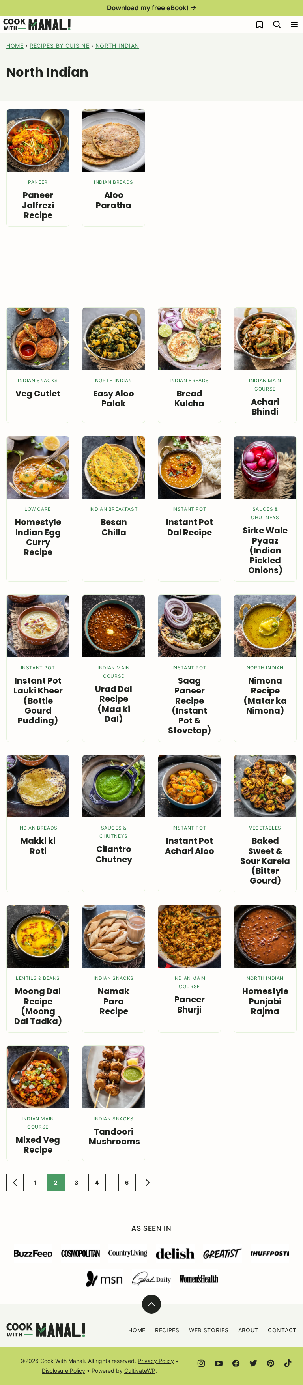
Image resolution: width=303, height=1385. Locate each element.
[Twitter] (253, 1363)
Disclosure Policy (63, 1370)
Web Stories (209, 1330)
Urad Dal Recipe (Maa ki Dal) (113, 704)
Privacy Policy (156, 1360)
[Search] (277, 24)
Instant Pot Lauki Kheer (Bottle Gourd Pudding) (38, 700)
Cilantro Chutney (113, 854)
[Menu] (294, 24)
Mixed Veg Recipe (38, 1144)
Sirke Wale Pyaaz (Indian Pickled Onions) (265, 550)
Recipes (167, 1330)
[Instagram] (201, 1363)
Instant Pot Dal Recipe (189, 527)
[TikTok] (288, 1363)
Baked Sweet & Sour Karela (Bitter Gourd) (265, 860)
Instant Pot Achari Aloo (189, 845)
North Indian (117, 45)
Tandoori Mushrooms (114, 1136)
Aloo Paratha (113, 200)
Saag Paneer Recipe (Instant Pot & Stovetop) (189, 705)
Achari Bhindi (265, 406)
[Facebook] (236, 1363)
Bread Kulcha (189, 398)
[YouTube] (218, 1363)
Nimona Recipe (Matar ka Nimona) (265, 695)
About (248, 1330)
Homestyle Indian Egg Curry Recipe (38, 537)
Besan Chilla (114, 527)
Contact (282, 1330)
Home (15, 45)
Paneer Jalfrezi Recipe (38, 205)
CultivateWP (139, 1370)
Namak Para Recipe (113, 1001)
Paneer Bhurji (189, 1004)
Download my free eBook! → (151, 8)
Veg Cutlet (37, 393)
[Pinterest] (270, 1363)
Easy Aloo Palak (113, 398)
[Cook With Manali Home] (37, 24)
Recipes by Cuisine (60, 45)
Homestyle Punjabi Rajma (265, 1001)
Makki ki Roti (38, 845)
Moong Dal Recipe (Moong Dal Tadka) (38, 1006)
